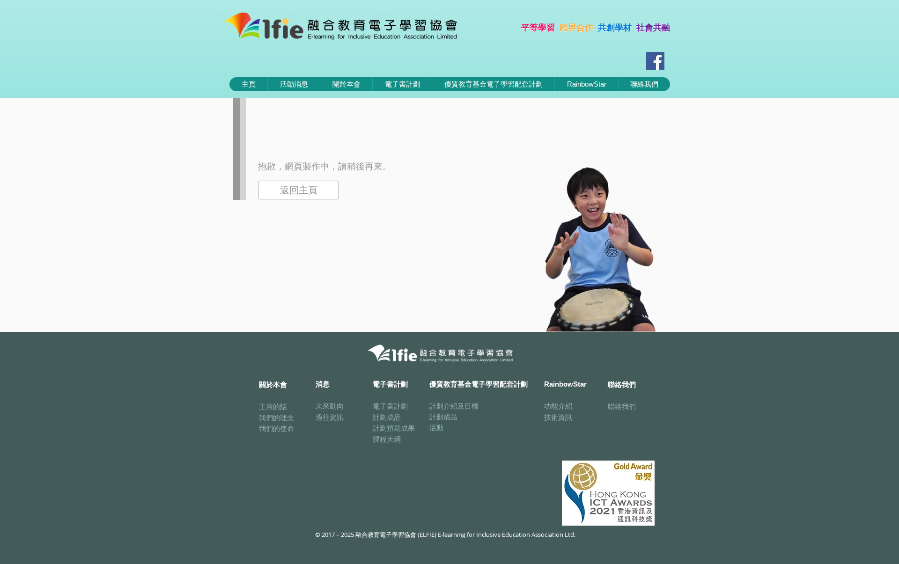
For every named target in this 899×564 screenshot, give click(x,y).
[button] (402, 84)
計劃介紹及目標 (454, 405)
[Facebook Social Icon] (655, 61)
